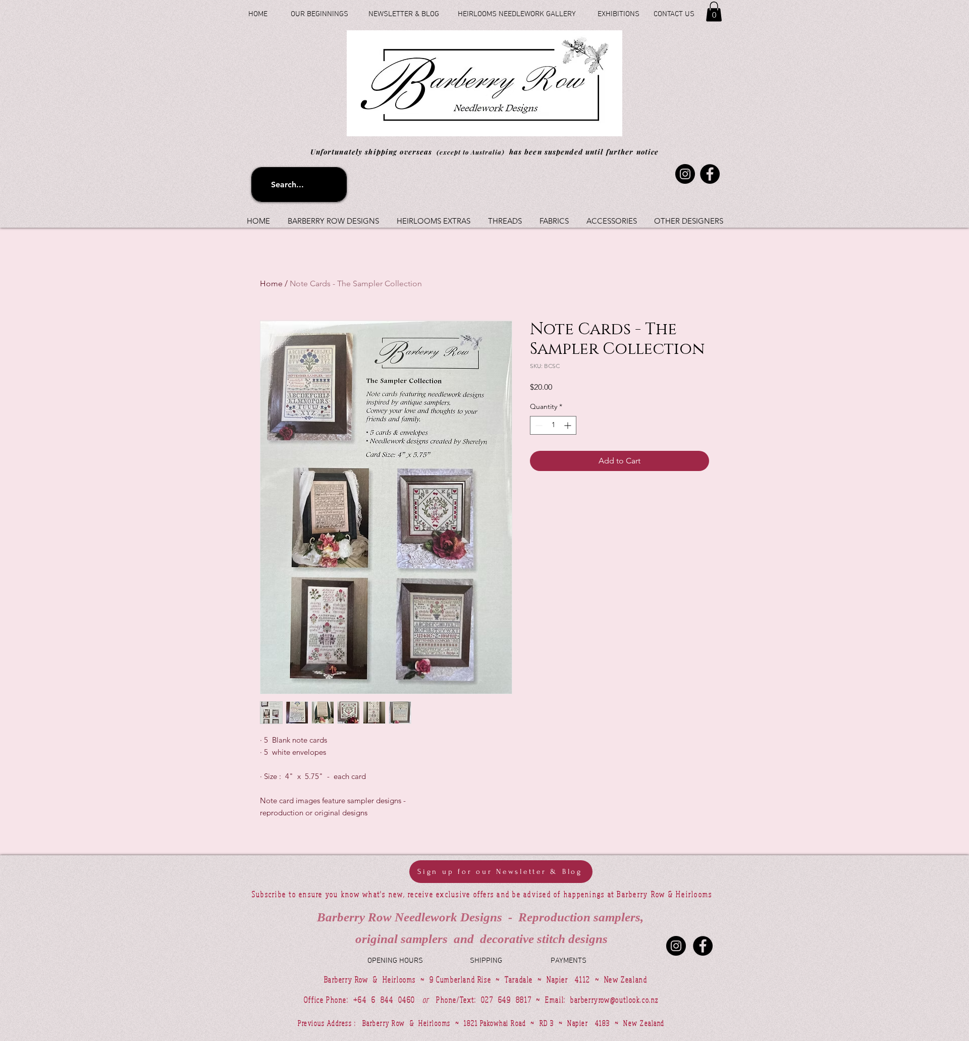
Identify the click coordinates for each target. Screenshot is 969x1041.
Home (271, 283)
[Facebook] (710, 174)
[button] (714, 11)
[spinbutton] (553, 425)
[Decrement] (537, 425)
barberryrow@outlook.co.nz (614, 1000)
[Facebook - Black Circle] (703, 946)
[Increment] (568, 425)
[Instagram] (685, 174)
